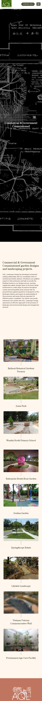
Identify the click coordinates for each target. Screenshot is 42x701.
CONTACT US (27, 4)
